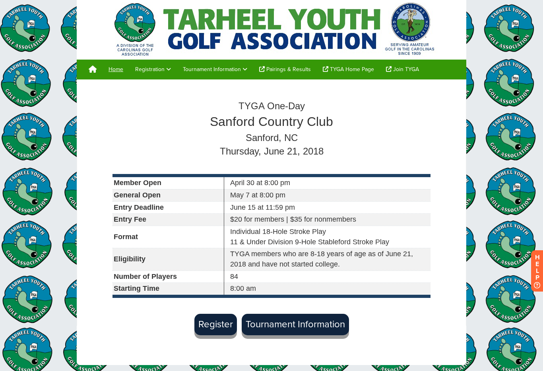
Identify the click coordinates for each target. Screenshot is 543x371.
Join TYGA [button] (405, 69)
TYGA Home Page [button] (351, 69)
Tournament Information (295, 324)
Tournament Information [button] (212, 69)
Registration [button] (150, 69)
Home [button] (116, 69)
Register (215, 324)
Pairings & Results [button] (288, 69)
